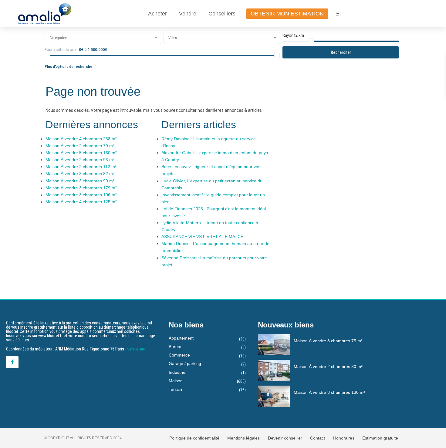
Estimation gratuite (380, 438)
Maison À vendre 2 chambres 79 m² (80, 145)
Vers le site (136, 349)
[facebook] (12, 362)
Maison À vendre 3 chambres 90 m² (80, 180)
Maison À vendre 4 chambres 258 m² (81, 138)
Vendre (187, 14)
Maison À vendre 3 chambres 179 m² (81, 187)
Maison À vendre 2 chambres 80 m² (328, 366)
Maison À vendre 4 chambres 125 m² (81, 201)
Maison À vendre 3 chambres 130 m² (329, 392)
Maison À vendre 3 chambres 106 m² (81, 194)
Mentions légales (243, 438)
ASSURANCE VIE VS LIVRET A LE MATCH (202, 236)
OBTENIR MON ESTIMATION (287, 14)
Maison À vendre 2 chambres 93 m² (80, 159)
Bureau (176, 346)
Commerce (179, 355)
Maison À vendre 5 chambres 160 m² (81, 152)
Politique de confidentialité (194, 438)
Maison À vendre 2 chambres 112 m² (81, 166)
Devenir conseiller (285, 438)
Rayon (293, 35)
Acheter (157, 14)
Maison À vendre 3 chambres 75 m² (328, 340)
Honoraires (343, 438)
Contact (317, 438)
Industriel (177, 372)
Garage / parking (185, 363)
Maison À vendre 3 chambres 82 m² (80, 173)
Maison (176, 380)
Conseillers (221, 14)
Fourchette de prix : (61, 49)
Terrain (175, 389)
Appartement (181, 338)
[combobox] (103, 38)
